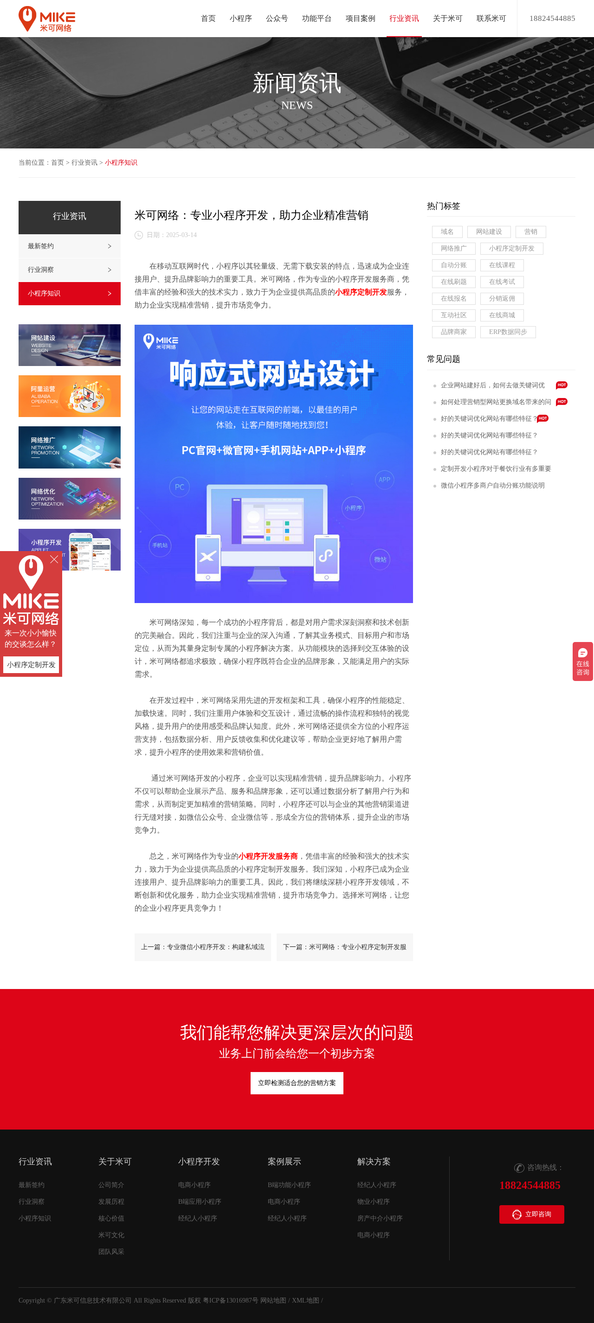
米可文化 (111, 1235)
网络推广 (454, 248)
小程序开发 (199, 1161)
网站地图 (273, 1300)
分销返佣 (502, 298)
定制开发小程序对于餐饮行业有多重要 (496, 468)
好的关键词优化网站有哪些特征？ (489, 418)
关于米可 (115, 1161)
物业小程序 (373, 1201)
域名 (447, 231)
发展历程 (111, 1201)
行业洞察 (41, 269)
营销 (530, 231)
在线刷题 (454, 281)
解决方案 (374, 1161)
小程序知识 (121, 162)
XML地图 (305, 1300)
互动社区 (454, 315)
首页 (208, 18)
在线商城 (502, 315)
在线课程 (502, 265)
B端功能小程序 (289, 1185)
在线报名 (454, 298)
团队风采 (111, 1251)
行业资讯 (84, 162)
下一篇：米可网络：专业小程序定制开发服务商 (345, 952)
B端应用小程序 (199, 1201)
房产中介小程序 (380, 1218)
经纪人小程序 (197, 1218)
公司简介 (111, 1185)
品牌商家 (454, 331)
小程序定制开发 (512, 248)
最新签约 (41, 246)
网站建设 (489, 231)
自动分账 (454, 265)
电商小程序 (194, 1185)
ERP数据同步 (508, 331)
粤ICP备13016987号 (230, 1300)
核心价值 (111, 1218)
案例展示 (284, 1161)
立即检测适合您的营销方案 (297, 1082)
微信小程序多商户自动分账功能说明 (493, 485)
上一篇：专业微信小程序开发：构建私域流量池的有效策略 (203, 952)
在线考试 (502, 281)
